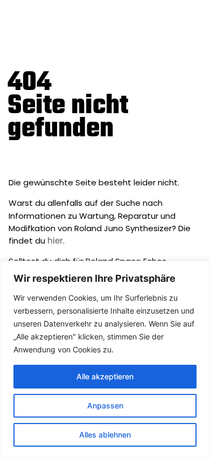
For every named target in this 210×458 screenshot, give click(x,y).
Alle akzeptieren (105, 376)
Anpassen (105, 405)
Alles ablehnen (105, 434)
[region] (105, 359)
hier (55, 240)
